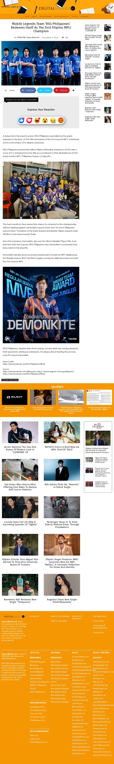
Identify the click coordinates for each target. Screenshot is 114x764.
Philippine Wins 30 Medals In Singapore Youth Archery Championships (101, 484)
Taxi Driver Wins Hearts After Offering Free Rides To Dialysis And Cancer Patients (93, 47)
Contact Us (34, 616)
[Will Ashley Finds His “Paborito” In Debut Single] (107, 57)
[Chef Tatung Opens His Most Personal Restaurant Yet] (43, 397)
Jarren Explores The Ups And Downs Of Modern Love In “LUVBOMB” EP (92, 28)
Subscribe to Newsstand (77, 617)
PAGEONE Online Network (28, 37)
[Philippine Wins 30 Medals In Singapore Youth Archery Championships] (89, 484)
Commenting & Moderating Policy (100, 626)
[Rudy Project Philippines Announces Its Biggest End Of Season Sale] (14, 397)
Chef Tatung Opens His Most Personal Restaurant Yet (43, 408)
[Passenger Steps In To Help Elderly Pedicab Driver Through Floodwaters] (107, 75)
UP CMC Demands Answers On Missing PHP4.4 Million (99, 408)
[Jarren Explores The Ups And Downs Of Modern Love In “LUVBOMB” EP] (107, 27)
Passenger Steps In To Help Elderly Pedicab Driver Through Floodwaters (93, 76)
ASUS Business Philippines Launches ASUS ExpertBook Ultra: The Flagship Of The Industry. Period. (71, 410)
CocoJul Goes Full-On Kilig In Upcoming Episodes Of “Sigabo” (93, 66)
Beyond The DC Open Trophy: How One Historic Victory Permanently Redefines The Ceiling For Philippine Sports (102, 472)
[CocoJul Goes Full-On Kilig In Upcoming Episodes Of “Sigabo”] (107, 66)
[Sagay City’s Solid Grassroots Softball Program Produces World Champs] (89, 459)
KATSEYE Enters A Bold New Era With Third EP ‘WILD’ (93, 37)
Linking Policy (98, 633)
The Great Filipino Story (10, 380)
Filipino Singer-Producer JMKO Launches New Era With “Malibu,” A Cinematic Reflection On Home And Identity (94, 98)
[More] (73, 90)
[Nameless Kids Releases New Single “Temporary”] (107, 110)
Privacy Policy (98, 621)
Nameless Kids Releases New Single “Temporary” (93, 109)
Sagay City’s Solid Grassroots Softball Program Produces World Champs (101, 460)
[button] (109, 6)
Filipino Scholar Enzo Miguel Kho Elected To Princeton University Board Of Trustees (93, 86)
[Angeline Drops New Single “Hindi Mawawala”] (107, 119)
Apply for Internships (59, 621)
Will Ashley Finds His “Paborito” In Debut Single (92, 57)
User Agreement (99, 616)
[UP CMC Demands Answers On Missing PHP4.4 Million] (99, 397)
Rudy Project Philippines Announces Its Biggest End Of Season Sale (15, 409)
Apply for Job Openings (60, 616)
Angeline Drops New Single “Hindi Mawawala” (92, 118)
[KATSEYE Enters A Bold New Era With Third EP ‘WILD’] (107, 38)
